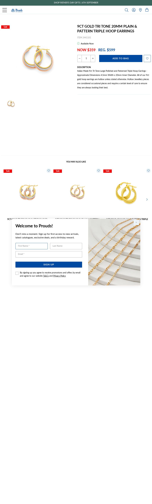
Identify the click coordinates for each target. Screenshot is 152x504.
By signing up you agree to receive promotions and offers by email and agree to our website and (50, 274)
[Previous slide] (4, 199)
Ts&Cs (46, 276)
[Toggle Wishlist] (48, 170)
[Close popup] (136, 222)
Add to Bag (121, 58)
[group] (76, 3)
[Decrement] (79, 58)
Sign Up (48, 264)
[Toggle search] (127, 10)
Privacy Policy (59, 276)
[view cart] (146, 10)
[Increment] (93, 58)
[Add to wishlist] (147, 58)
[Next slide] (147, 199)
